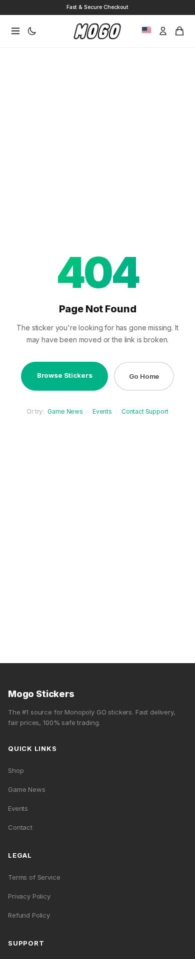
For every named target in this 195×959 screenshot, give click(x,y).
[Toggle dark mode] (32, 31)
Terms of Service (34, 877)
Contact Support (145, 411)
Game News (65, 411)
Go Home (144, 376)
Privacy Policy (29, 896)
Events (102, 411)
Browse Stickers (64, 375)
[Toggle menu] (15, 30)
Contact (20, 827)
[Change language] (146, 30)
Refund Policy (29, 915)
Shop (16, 770)
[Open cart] (179, 30)
